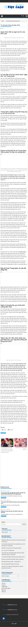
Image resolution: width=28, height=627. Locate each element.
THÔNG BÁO (4, 586)
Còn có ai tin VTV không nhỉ (8, 550)
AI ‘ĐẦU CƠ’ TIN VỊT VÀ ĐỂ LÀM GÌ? (21, 448)
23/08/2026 (4, 500)
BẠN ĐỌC (4, 590)
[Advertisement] (14, 470)
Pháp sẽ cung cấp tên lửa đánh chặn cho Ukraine (12, 559)
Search (3, 522)
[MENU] (27, 16)
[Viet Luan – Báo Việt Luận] (2, 16)
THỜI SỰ (3, 585)
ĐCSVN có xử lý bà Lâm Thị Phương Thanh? (11, 548)
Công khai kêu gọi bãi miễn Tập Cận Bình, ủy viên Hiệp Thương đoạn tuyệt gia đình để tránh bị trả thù (7, 450)
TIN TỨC (3, 583)
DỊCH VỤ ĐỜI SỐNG (6, 588)
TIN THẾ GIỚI (3, 432)
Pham (3, 28)
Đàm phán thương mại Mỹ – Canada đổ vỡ (11, 561)
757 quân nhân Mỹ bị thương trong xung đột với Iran (13, 556)
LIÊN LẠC (4, 591)
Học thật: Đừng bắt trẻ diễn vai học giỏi (10, 564)
